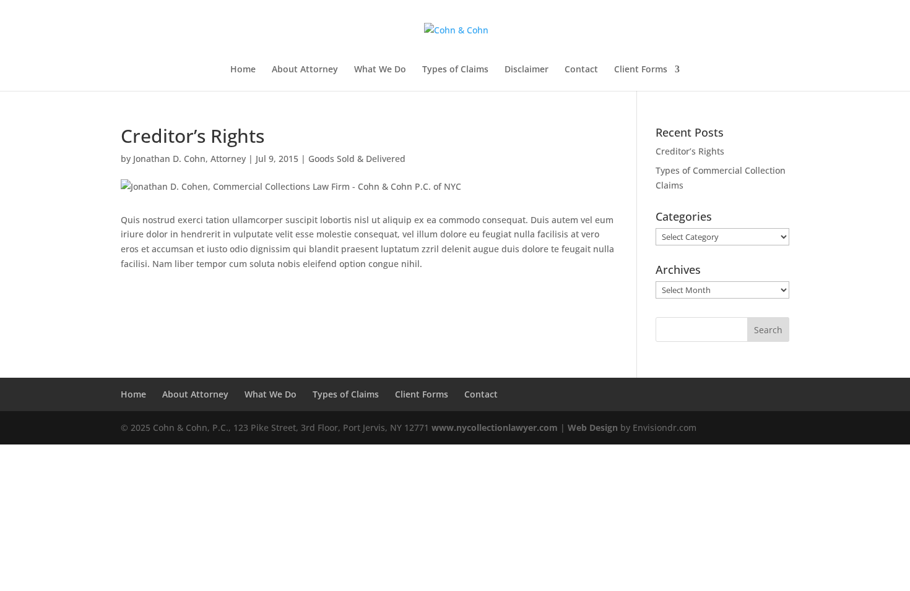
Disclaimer (526, 70)
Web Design (593, 427)
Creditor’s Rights (690, 151)
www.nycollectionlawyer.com (494, 427)
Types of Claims (455, 70)
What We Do (380, 70)
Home (243, 70)
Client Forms (640, 70)
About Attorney (305, 70)
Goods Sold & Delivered (356, 158)
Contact (581, 70)
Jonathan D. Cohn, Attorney (189, 158)
